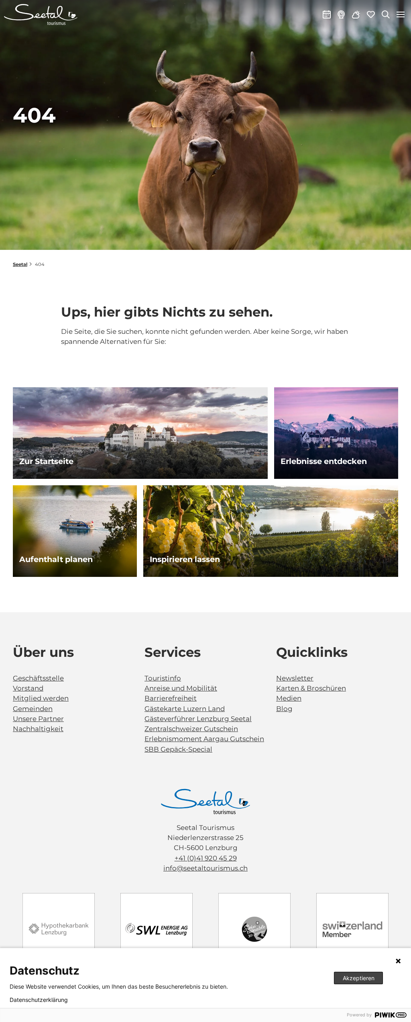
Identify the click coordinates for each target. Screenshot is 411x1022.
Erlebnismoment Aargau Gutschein (204, 739)
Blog (284, 709)
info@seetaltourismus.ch (205, 868)
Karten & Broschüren (311, 688)
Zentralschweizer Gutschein (191, 729)
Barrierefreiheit (170, 698)
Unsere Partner (38, 719)
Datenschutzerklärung (39, 1000)
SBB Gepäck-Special (178, 749)
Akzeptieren (358, 978)
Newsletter (294, 678)
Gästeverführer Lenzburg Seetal (198, 719)
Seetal (20, 264)
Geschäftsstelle (38, 678)
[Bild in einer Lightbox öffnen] (205, 801)
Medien (288, 698)
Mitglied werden (41, 698)
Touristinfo (162, 678)
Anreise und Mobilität (180, 688)
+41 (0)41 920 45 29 (206, 858)
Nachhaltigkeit (38, 729)
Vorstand (28, 688)
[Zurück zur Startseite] (40, 14)
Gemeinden (33, 709)
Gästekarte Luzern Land (184, 709)
